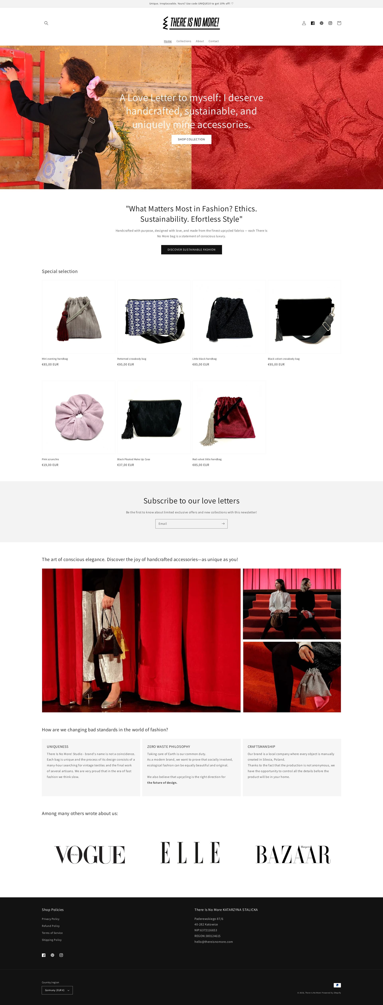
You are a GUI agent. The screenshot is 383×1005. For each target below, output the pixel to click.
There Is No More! (313, 992)
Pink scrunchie (50, 459)
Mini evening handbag (55, 358)
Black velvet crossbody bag (284, 358)
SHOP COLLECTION (191, 139)
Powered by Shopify (331, 992)
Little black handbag (204, 358)
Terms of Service (52, 933)
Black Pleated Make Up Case (133, 459)
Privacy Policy (50, 919)
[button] (46, 23)
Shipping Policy (52, 940)
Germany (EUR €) (54, 990)
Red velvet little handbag (207, 459)
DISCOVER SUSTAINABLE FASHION (192, 249)
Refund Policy (51, 926)
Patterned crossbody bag (131, 358)
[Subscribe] (223, 523)
